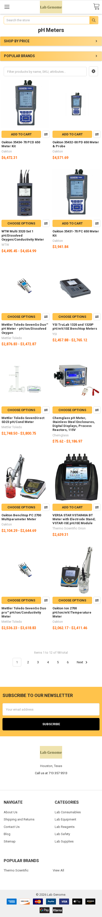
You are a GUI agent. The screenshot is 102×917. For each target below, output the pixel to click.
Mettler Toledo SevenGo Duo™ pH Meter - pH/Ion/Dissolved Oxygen (24, 329)
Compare (46, 134)
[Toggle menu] (7, 7)
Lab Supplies (64, 841)
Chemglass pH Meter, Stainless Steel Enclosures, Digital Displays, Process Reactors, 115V (73, 424)
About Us (10, 812)
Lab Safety (62, 834)
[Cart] (96, 7)
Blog (7, 834)
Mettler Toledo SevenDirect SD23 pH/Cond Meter (22, 420)
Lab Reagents (65, 827)
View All (58, 870)
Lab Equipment (65, 819)
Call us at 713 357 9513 (51, 773)
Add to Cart (21, 134)
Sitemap (10, 841)
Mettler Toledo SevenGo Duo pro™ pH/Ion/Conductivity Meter (23, 612)
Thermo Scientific (16, 870)
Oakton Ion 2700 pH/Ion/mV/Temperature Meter (71, 612)
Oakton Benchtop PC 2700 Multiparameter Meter (21, 517)
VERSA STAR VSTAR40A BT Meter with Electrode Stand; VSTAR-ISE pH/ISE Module (74, 519)
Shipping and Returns (19, 819)
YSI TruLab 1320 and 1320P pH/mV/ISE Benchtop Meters (74, 326)
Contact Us (12, 827)
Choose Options (21, 223)
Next (80, 662)
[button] (93, 71)
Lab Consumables (68, 812)
